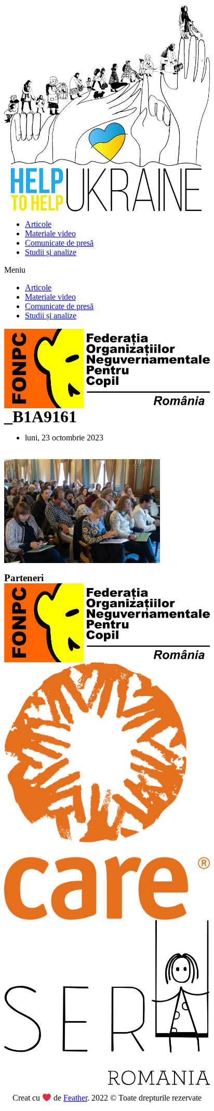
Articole (38, 224)
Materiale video (50, 233)
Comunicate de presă (59, 242)
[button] (107, 270)
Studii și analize (50, 252)
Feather (75, 1097)
